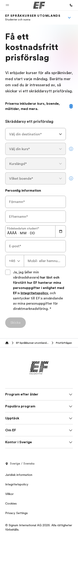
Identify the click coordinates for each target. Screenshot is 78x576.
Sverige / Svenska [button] (22, 463)
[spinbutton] (12, 233)
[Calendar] (60, 231)
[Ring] (71, 5)
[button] (7, 5)
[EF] (39, 5)
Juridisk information (18, 474)
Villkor (9, 494)
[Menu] (69, 17)
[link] (32, 17)
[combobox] (35, 134)
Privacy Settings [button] (16, 513)
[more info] (71, 149)
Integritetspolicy (34, 293)
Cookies (11, 503)
